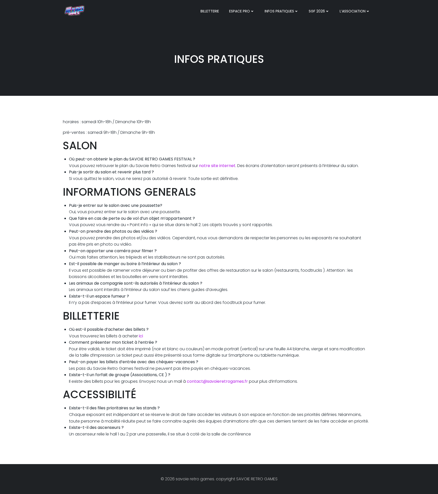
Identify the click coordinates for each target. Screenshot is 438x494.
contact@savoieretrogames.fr (217, 381)
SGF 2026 (317, 11)
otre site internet (218, 166)
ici (140, 336)
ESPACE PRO (239, 11)
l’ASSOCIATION (353, 11)
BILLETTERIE (209, 11)
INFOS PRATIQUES (279, 11)
